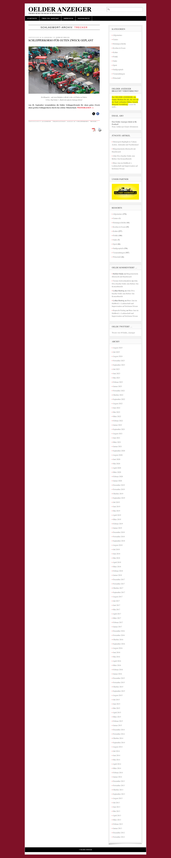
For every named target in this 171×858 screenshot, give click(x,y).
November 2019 (119, 489)
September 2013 (119, 794)
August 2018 (117, 545)
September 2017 (119, 592)
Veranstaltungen (59, 121)
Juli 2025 (116, 352)
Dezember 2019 (119, 485)
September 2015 (119, 691)
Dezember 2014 (119, 729)
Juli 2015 (116, 699)
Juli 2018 (116, 549)
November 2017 (119, 583)
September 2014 (119, 742)
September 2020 (119, 450)
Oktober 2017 (118, 588)
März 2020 (117, 472)
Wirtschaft (117, 78)
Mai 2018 (116, 558)
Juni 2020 (116, 459)
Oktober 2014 (118, 738)
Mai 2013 (116, 811)
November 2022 (119, 390)
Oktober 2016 (118, 639)
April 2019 (117, 515)
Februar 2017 (118, 622)
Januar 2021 (117, 446)
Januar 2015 (117, 725)
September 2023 (119, 365)
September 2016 (119, 644)
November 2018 (119, 536)
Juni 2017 (116, 605)
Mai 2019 (116, 510)
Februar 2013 (118, 824)
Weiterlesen (85, 107)
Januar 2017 (117, 626)
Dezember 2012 (119, 832)
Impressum (68, 18)
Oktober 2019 (118, 493)
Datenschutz (84, 18)
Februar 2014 (118, 772)
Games (115, 39)
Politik (115, 56)
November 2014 (119, 734)
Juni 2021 (116, 438)
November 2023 (119, 360)
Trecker (93, 121)
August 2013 (117, 798)
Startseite (32, 18)
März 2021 (117, 442)
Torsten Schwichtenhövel (122, 281)
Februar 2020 (118, 476)
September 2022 (119, 399)
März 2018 (117, 566)
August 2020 (117, 455)
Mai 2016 (116, 656)
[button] (93, 113)
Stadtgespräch (118, 69)
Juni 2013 (116, 807)
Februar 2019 (118, 523)
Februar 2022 (118, 420)
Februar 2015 (118, 721)
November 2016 (119, 635)
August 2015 (117, 695)
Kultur (115, 52)
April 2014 (117, 764)
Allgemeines (46, 121)
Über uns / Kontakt (50, 18)
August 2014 (117, 747)
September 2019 (119, 498)
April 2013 (117, 815)
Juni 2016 (116, 652)
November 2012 (119, 837)
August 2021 (117, 433)
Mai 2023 (116, 377)
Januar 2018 (117, 575)
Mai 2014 (116, 759)
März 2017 (117, 618)
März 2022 (117, 416)
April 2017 (117, 613)
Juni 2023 (116, 373)
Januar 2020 (117, 480)
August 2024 (117, 356)
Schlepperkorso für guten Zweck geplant (60, 40)
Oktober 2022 (118, 395)
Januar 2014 (117, 777)
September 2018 (119, 541)
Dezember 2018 (119, 532)
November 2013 (119, 785)
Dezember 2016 (119, 631)
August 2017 (117, 596)
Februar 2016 (118, 669)
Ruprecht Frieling (63, 37)
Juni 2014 (116, 755)
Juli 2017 (116, 601)
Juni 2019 (116, 506)
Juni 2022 (116, 408)
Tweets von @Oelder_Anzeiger (123, 332)
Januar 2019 (117, 528)
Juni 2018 (116, 553)
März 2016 (117, 665)
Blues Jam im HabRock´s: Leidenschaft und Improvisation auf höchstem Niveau (125, 166)
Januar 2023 (117, 386)
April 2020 (117, 468)
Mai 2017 (116, 609)
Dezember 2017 (119, 579)
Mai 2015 (116, 708)
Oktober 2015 (118, 686)
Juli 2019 (116, 502)
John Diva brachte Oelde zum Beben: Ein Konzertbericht (125, 284)
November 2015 (119, 682)
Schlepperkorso (82, 121)
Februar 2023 (118, 382)
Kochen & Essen (119, 48)
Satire (115, 61)
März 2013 (117, 819)
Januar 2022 (117, 425)
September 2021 (119, 429)
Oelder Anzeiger (60, 9)
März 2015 (117, 716)
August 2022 (117, 403)
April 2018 (117, 562)
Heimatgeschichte (119, 43)
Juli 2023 (116, 369)
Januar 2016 (117, 674)
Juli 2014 (116, 751)
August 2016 (117, 648)
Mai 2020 (116, 463)
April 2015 (117, 712)
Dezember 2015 (119, 678)
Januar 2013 (117, 828)
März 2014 (117, 768)
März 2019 (117, 519)
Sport (115, 65)
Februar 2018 (118, 571)
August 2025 (117, 347)
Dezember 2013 (119, 781)
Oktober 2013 (118, 789)
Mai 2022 (116, 412)
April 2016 (117, 661)
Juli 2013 (116, 802)
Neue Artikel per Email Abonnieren (125, 126)
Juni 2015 (116, 704)
